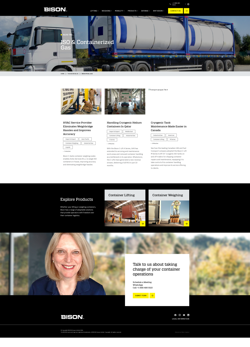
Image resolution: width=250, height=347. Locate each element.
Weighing (106, 11)
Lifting (93, 11)
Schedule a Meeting (142, 282)
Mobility (119, 11)
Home (62, 73)
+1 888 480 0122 (176, 4)
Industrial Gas (87, 73)
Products (132, 11)
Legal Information (180, 319)
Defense (144, 11)
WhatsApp (138, 285)
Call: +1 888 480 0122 (143, 287)
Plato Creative (185, 332)
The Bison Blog (72, 73)
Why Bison (158, 11)
